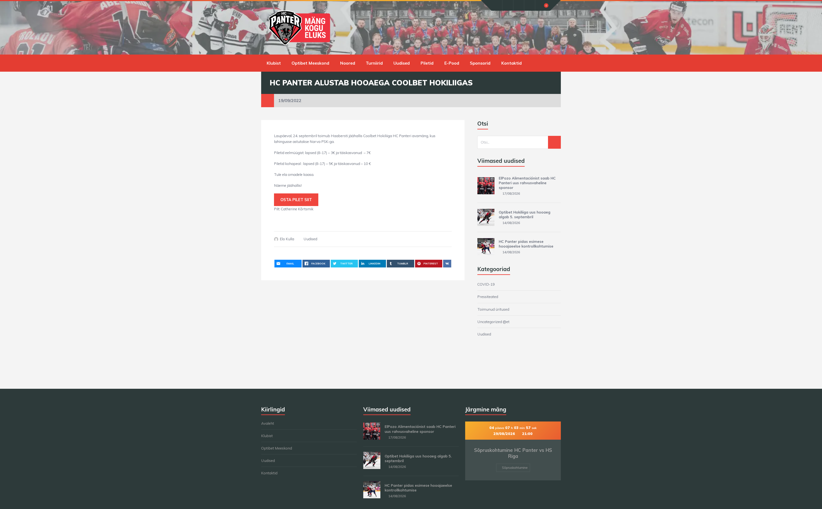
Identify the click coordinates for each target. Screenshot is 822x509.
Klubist (274, 63)
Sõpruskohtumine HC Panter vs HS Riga (513, 453)
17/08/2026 (511, 193)
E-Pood (451, 63)
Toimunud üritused (493, 309)
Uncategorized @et (493, 321)
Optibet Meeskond (310, 63)
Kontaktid (511, 63)
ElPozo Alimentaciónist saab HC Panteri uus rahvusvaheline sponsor (527, 183)
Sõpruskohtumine (515, 468)
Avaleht (267, 423)
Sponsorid (480, 63)
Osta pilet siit (296, 199)
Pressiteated (487, 296)
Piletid (426, 63)
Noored (347, 63)
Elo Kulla (287, 239)
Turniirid (374, 63)
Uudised (401, 63)
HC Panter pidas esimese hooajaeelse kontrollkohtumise (526, 243)
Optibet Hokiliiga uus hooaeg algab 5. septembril (524, 214)
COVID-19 (486, 284)
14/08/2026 (511, 223)
